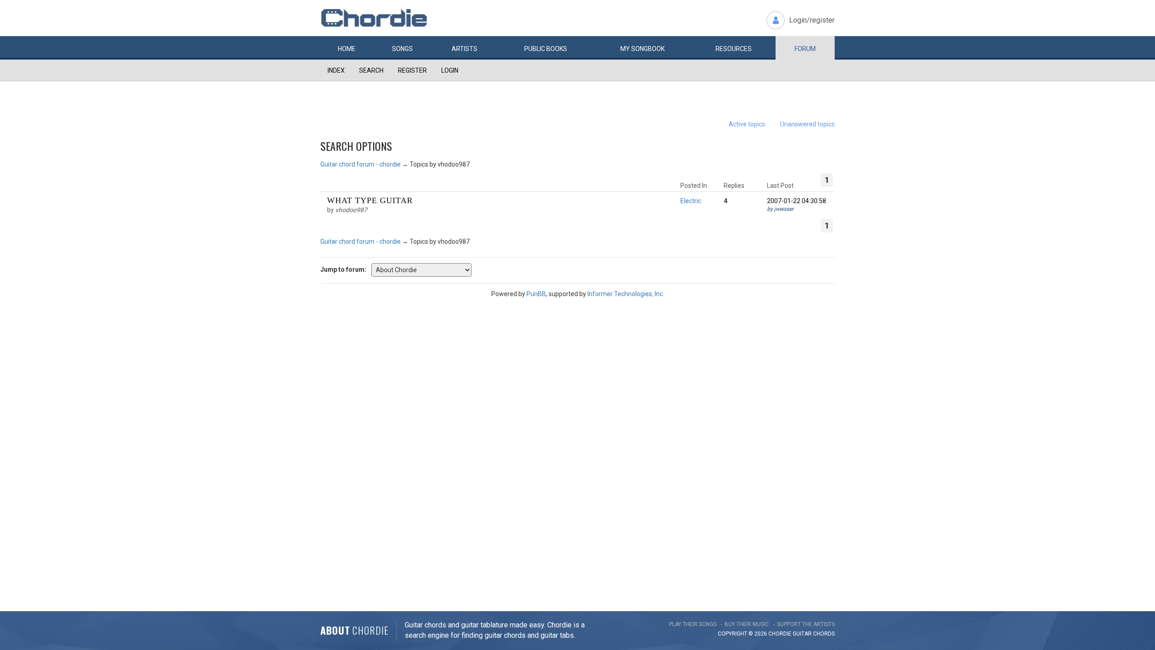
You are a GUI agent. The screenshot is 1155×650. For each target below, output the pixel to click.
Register (412, 70)
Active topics (747, 124)
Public (545, 48)
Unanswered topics (807, 124)
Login (449, 70)
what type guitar (370, 200)
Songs (402, 48)
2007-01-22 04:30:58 (796, 200)
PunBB (536, 293)
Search (371, 70)
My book (642, 48)
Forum (805, 48)
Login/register (812, 20)
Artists (464, 48)
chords (824, 634)
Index (336, 70)
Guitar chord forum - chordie (360, 164)
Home (347, 48)
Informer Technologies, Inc (625, 293)
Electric (690, 200)
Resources (734, 48)
